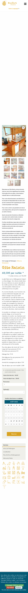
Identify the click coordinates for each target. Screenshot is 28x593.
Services (5, 445)
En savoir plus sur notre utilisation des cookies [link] (14, 590)
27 (14, 421)
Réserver (14, 434)
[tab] (14, 445)
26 (11, 421)
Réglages (19, 587)
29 (19, 421)
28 (16, 421)
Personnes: (6, 382)
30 (22, 421)
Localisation (6, 451)
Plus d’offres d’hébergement (11, 455)
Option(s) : (6, 389)
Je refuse (11, 587)
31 (5, 424)
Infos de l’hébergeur (9, 448)
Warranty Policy (8, 458)
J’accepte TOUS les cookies (15, 585)
